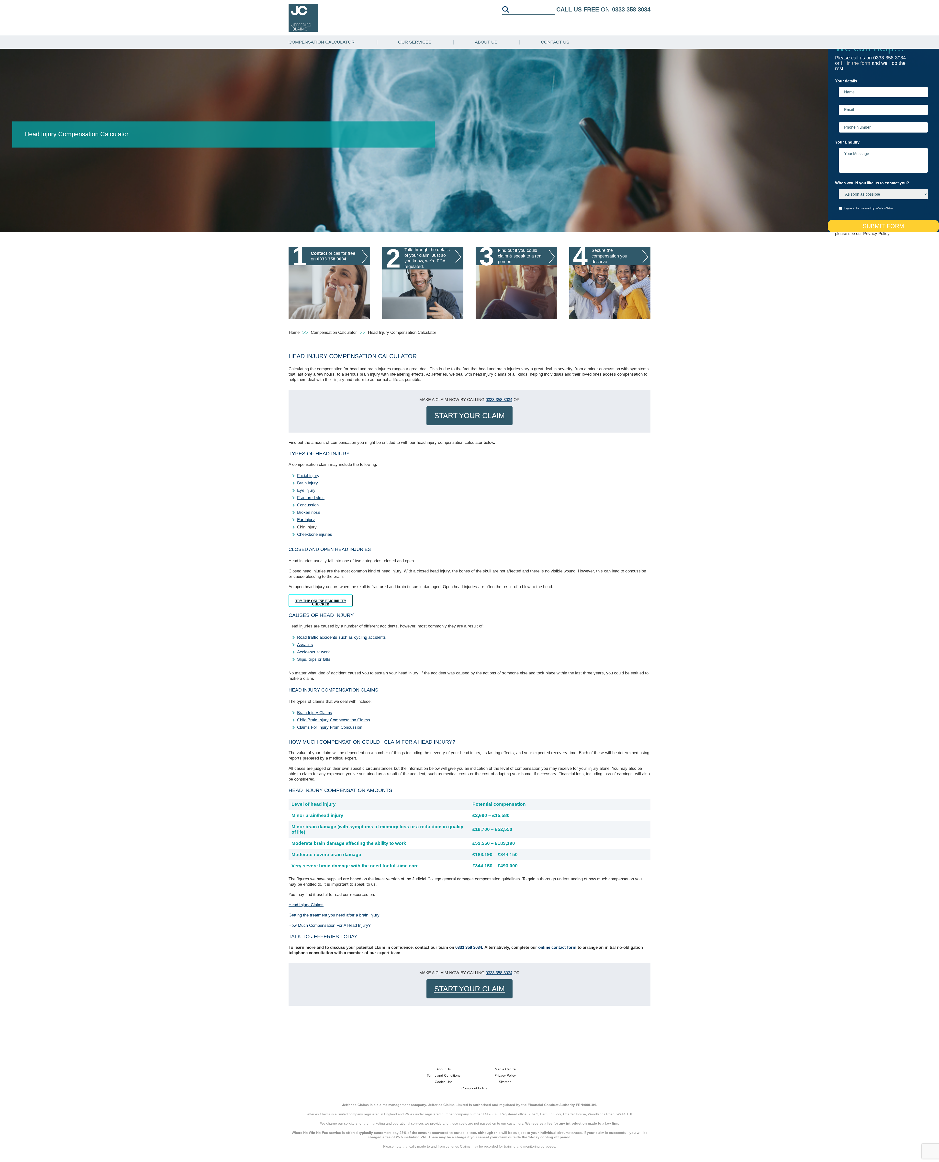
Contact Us (555, 42)
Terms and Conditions (443, 1075)
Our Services (414, 42)
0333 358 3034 (631, 9)
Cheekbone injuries (314, 534)
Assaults (305, 644)
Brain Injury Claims (314, 712)
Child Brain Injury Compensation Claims (333, 720)
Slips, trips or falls (313, 659)
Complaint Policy (474, 1088)
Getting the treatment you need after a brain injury (334, 915)
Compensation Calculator (322, 42)
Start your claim (469, 416)
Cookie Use (444, 1082)
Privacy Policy (505, 1075)
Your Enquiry (847, 142)
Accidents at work (313, 652)
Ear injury (306, 519)
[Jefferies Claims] (303, 17)
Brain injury (307, 483)
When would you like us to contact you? (872, 183)
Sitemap (505, 1082)
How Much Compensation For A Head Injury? (329, 925)
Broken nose (308, 512)
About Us (486, 42)
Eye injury (306, 490)
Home (294, 332)
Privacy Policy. (877, 233)
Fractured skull (310, 497)
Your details (846, 81)
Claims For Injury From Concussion (329, 727)
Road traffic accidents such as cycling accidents (341, 637)
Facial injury (308, 475)
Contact (319, 253)
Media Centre (505, 1069)
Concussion (308, 505)
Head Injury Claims (306, 905)
